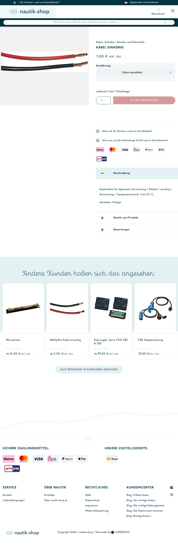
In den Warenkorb (144, 100)
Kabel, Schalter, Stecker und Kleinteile (120, 42)
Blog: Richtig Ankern (139, 516)
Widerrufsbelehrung (97, 511)
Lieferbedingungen (14, 500)
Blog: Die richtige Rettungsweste (145, 505)
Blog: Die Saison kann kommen (145, 511)
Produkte (49, 495)
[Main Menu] (172, 11)
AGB (88, 495)
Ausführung (103, 66)
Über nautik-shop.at (55, 500)
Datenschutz (92, 500)
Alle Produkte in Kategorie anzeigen (89, 369)
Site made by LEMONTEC (112, 532)
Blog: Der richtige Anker (141, 500)
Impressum (91, 505)
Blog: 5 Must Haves (137, 495)
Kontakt (7, 495)
